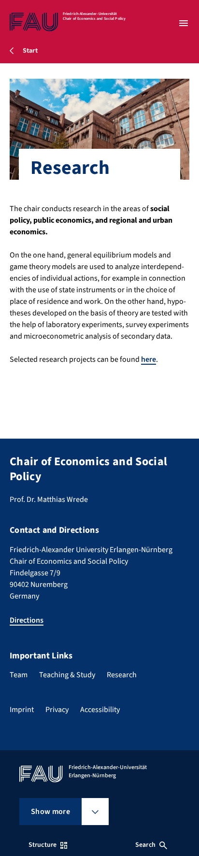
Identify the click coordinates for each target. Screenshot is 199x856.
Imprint (22, 709)
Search (145, 845)
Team (19, 675)
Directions (26, 620)
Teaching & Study (67, 675)
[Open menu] (183, 23)
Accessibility (100, 709)
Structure (42, 845)
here (148, 359)
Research (122, 675)
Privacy (57, 709)
